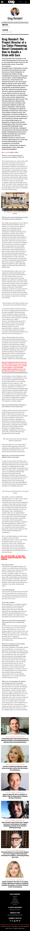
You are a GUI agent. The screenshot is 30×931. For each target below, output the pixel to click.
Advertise (15, 899)
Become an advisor (15, 909)
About (15, 898)
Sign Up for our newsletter (15, 915)
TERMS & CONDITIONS (19, 928)
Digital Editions (15, 903)
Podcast (15, 904)
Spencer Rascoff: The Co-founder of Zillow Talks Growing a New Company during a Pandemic (15, 796)
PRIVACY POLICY (9, 928)
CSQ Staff (6, 152)
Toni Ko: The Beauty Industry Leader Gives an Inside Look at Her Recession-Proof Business (15, 768)
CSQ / (2, 6)
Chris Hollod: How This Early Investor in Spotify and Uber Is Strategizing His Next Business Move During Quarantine (15, 740)
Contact (15, 896)
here (20, 333)
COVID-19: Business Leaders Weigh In (12, 6)
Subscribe (15, 901)
